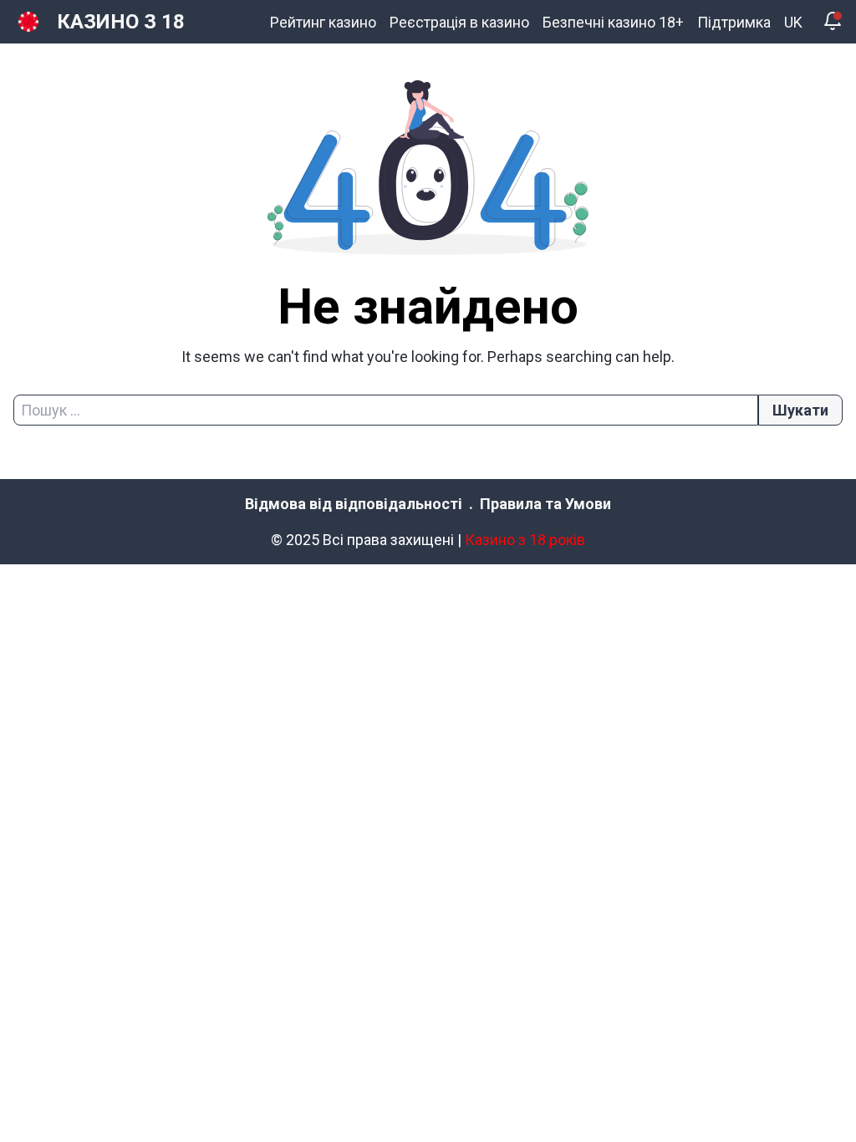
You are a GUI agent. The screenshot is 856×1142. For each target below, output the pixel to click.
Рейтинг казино (323, 22)
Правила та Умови (545, 503)
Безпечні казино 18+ (613, 22)
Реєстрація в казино (459, 22)
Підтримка (734, 22)
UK (793, 22)
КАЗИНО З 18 (121, 21)
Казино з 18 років (525, 539)
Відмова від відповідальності (353, 503)
